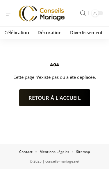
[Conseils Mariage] (42, 13)
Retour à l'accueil (54, 97)
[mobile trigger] (11, 13)
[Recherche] (83, 13)
